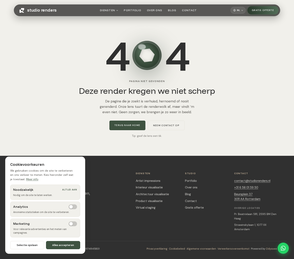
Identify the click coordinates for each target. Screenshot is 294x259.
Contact (189, 10)
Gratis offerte (263, 10)
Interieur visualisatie (149, 187)
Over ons (154, 10)
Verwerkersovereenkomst (233, 248)
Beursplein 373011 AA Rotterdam (247, 196)
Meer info (32, 179)
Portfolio (132, 10)
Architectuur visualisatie (152, 194)
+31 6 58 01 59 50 (246, 187)
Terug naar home (127, 125)
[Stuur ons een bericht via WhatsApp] (283, 248)
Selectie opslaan (27, 245)
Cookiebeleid (177, 248)
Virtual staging (146, 208)
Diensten (107, 10)
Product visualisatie (149, 201)
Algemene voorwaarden (201, 248)
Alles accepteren (63, 245)
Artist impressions (148, 181)
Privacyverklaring (157, 248)
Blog (172, 10)
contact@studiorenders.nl (252, 181)
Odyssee (271, 248)
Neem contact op (166, 125)
